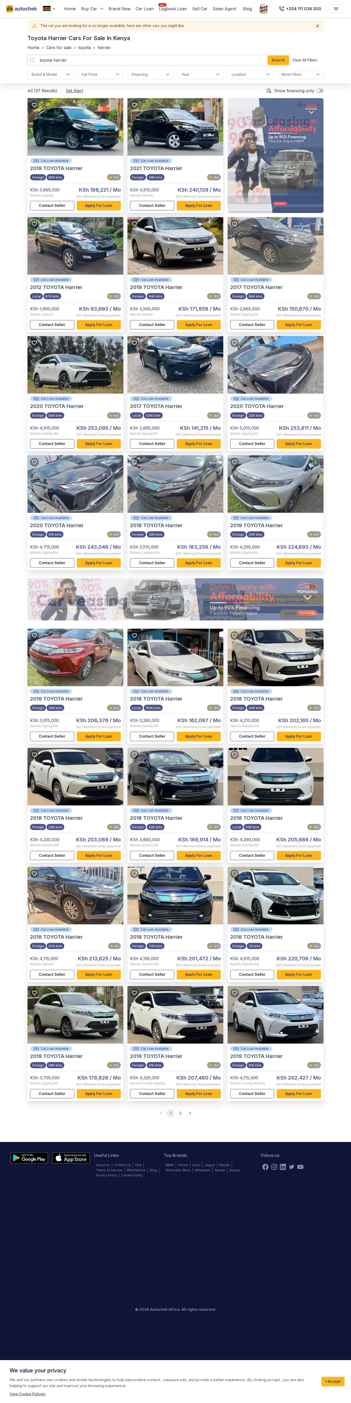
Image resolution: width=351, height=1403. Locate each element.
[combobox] (50, 8)
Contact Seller (52, 205)
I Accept (333, 1381)
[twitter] (291, 1167)
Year (185, 74)
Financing (140, 74)
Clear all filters (304, 60)
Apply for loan (98, 205)
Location (239, 74)
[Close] (317, 26)
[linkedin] (283, 1167)
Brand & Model (44, 74)
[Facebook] (265, 1167)
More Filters (292, 74)
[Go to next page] (190, 1113)
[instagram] (274, 1167)
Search (278, 60)
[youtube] (300, 1167)
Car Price (89, 74)
